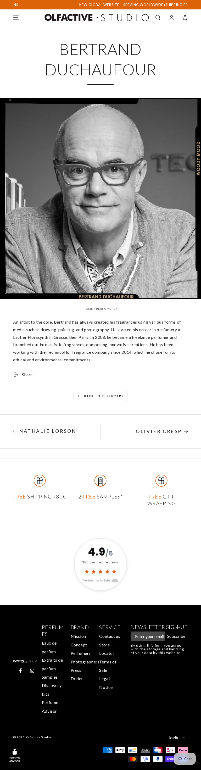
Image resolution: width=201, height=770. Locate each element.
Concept (79, 644)
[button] (158, 17)
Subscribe (176, 636)
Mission (78, 636)
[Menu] (16, 17)
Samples (50, 676)
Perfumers (105, 308)
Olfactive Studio (38, 737)
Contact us (109, 636)
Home (88, 308)
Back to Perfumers (104, 396)
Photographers (85, 661)
